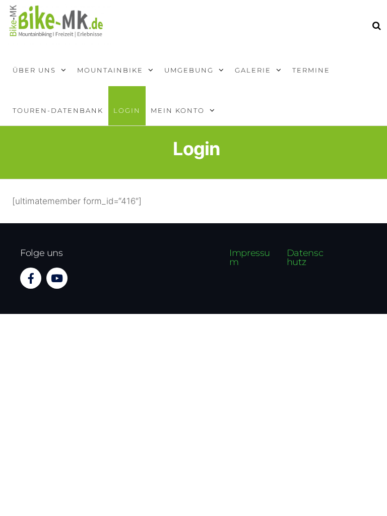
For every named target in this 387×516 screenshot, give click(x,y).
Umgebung (189, 70)
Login (127, 110)
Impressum (249, 257)
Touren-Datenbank (58, 110)
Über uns (34, 70)
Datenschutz (305, 257)
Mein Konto (178, 110)
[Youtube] (57, 278)
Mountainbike (110, 70)
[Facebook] (30, 278)
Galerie (253, 70)
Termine (311, 70)
